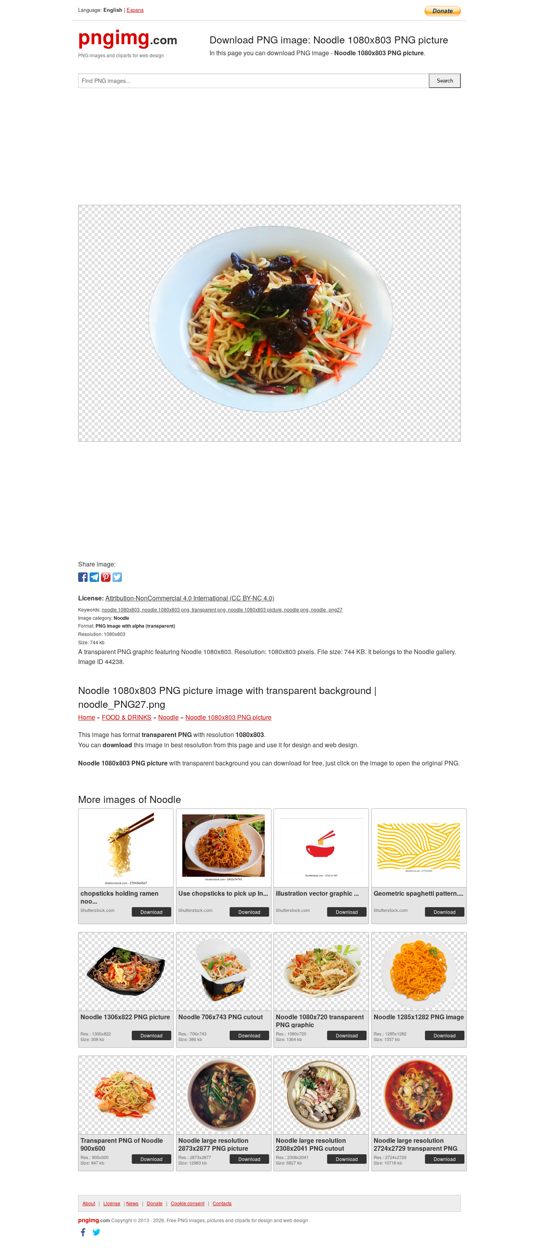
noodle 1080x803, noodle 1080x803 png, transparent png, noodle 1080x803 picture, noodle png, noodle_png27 (222, 609)
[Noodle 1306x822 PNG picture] (125, 971)
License (111, 1203)
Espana (135, 9)
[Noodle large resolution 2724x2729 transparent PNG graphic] (419, 1095)
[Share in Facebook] (83, 577)
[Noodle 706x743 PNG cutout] (223, 971)
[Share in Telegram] (94, 577)
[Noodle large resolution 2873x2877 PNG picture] (223, 1095)
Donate (155, 1203)
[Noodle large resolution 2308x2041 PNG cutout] (321, 1095)
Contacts (222, 1203)
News (132, 1203)
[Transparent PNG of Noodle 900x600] (125, 1095)
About (88, 1203)
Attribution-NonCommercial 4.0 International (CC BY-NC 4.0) (189, 597)
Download (151, 911)
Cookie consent (187, 1203)
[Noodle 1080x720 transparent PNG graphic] (321, 971)
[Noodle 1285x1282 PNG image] (419, 971)
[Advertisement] (269, 149)
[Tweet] (117, 577)
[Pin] (105, 577)
